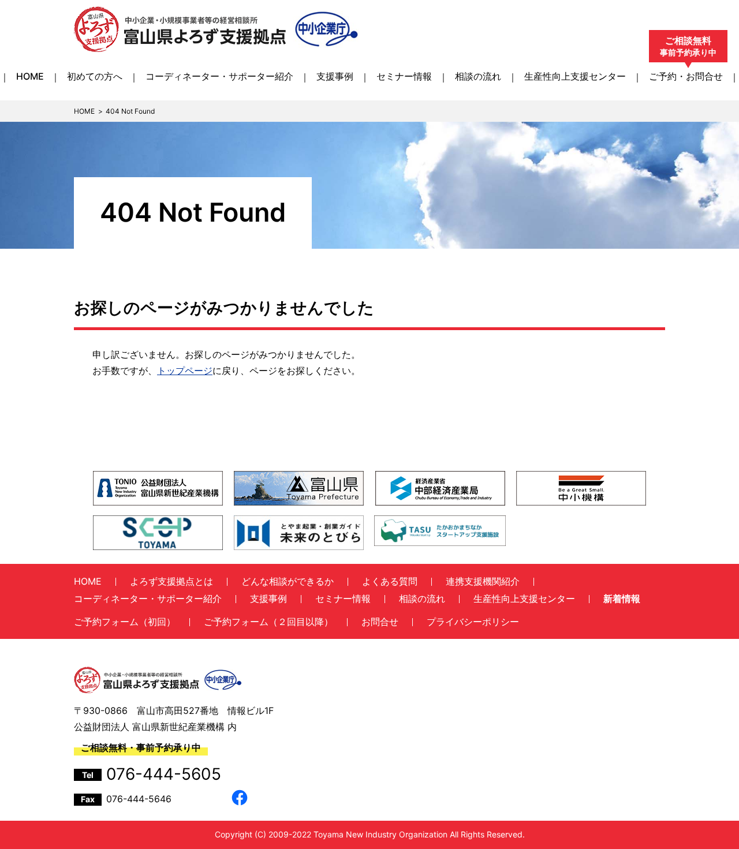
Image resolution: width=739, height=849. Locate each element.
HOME (30, 76)
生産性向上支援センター (575, 76)
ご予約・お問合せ (686, 76)
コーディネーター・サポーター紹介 (219, 76)
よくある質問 (389, 581)
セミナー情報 (404, 76)
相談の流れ (478, 76)
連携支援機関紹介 (483, 581)
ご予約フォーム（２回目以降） (268, 621)
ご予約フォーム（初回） (125, 621)
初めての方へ (94, 76)
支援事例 (334, 76)
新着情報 (621, 598)
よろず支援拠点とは (171, 581)
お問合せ (379, 621)
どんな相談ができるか (287, 581)
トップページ (184, 370)
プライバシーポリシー (473, 621)
